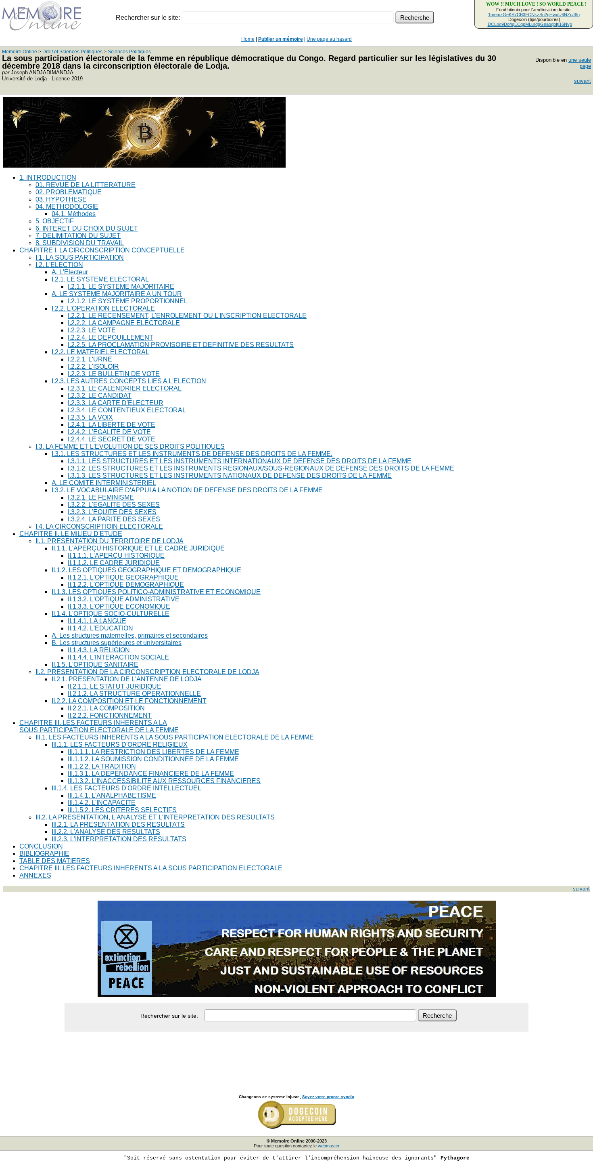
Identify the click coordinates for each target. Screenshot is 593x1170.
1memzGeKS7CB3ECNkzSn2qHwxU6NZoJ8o (534, 14)
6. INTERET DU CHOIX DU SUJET (86, 228)
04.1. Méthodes (74, 213)
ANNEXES (35, 875)
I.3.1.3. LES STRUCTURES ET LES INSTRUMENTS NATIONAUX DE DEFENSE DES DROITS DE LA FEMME (230, 475)
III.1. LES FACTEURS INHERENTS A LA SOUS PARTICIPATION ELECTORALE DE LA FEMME (174, 737)
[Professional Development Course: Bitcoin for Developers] (144, 165)
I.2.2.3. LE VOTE (92, 330)
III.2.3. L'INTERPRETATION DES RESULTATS (119, 839)
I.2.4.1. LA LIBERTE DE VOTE (111, 424)
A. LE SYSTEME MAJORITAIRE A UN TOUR (117, 293)
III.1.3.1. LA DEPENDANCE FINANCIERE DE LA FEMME (151, 773)
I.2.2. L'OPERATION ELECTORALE (103, 308)
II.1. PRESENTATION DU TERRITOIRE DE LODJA (109, 541)
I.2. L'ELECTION (59, 264)
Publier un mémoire (280, 39)
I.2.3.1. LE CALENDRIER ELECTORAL (125, 388)
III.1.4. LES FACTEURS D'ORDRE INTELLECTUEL (126, 788)
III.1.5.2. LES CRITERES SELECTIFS (122, 810)
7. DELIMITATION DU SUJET (78, 235)
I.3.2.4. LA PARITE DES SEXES (114, 519)
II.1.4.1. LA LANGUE (97, 621)
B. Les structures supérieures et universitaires (117, 642)
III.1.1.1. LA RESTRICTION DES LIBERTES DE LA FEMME (153, 751)
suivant (582, 81)
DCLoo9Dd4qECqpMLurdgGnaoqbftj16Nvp (530, 24)
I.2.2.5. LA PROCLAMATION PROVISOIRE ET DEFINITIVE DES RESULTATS (181, 344)
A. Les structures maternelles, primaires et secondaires (130, 635)
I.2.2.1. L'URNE (90, 359)
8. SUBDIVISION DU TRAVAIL (79, 242)
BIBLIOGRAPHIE (44, 853)
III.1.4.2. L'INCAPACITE (102, 802)
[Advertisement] (296, 1054)
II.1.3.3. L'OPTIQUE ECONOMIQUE (119, 606)
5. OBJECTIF (54, 221)
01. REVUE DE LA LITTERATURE (85, 184)
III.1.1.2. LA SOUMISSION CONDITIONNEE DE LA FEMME (153, 759)
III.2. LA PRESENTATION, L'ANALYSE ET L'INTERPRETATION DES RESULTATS (155, 817)
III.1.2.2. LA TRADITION (102, 766)
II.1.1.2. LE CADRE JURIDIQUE (114, 562)
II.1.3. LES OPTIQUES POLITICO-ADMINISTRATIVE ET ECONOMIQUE (156, 591)
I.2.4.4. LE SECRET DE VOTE (111, 439)
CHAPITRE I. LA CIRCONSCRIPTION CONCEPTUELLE (102, 250)
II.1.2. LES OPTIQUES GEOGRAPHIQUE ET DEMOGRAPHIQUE (146, 570)
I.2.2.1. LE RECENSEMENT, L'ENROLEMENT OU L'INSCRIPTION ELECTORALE (187, 315)
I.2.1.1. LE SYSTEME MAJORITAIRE (121, 286)
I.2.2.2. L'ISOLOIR (93, 366)
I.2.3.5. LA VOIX (90, 417)
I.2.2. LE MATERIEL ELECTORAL (100, 352)
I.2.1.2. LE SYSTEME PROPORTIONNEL (128, 301)
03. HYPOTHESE (61, 199)
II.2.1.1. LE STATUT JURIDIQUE (114, 686)
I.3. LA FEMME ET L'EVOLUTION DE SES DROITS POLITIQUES (130, 446)
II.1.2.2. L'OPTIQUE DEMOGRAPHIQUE (126, 584)
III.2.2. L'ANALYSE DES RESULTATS (106, 831)
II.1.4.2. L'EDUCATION (100, 628)
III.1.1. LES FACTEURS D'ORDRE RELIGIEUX (120, 744)
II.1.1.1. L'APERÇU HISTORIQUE (116, 555)
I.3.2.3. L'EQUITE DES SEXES (112, 511)
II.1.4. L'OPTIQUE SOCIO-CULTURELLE (110, 613)
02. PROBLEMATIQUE (68, 192)
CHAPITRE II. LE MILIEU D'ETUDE (70, 533)
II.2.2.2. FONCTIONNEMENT (110, 715)
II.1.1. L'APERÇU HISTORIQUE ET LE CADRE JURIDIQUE (138, 548)
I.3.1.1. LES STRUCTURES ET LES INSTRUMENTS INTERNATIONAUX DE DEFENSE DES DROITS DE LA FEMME (239, 461)
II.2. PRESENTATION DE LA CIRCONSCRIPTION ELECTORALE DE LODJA (147, 671)
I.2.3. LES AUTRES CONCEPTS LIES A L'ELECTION (129, 381)
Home (248, 39)
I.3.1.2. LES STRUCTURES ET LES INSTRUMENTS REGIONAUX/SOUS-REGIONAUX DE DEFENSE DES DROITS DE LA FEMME (261, 468)
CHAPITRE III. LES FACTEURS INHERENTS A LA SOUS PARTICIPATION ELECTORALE (150, 868)
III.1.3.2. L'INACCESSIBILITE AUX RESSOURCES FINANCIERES (164, 780)
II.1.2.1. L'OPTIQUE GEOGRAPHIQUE (123, 577)
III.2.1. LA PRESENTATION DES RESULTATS (118, 824)
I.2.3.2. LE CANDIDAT (100, 395)
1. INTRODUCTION (47, 177)
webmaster (329, 1145)
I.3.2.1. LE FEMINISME (101, 497)
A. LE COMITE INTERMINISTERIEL (104, 482)
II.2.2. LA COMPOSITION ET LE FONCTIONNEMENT (129, 700)
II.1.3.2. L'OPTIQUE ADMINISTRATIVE (124, 599)
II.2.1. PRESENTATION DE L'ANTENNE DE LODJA (127, 679)
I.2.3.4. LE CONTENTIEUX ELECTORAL (127, 410)
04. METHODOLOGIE (66, 206)
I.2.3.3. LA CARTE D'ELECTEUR (115, 402)
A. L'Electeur (70, 272)
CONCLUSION (41, 846)
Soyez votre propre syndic (328, 1096)
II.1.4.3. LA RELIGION (99, 650)
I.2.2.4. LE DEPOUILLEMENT (110, 337)
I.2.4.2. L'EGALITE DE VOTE (109, 432)
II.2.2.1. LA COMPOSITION (106, 708)
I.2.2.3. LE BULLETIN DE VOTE (114, 373)
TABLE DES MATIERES (54, 860)
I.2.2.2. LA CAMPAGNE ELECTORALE (124, 322)
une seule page (579, 63)
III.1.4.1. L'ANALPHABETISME (112, 795)
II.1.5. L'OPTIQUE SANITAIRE (95, 664)
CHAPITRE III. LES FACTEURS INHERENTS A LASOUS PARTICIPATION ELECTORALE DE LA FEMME (99, 726)
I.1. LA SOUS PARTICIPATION (79, 257)
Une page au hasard (329, 39)
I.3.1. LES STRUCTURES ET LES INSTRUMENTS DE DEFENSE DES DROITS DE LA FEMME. (192, 453)
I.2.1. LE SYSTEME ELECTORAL (100, 279)
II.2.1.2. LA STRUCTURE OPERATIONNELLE (134, 693)
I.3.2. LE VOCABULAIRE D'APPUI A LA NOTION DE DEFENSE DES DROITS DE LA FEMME (187, 490)
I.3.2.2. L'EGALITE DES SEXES (114, 504)
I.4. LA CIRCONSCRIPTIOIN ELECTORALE (99, 526)
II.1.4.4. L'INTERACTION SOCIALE (118, 657)
